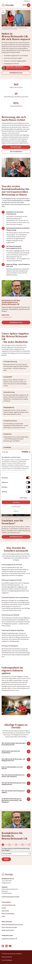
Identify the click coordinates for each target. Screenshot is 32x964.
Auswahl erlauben (16, 506)
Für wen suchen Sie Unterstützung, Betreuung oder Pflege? (15, 849)
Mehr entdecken (7, 921)
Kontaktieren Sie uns (16, 73)
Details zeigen (23, 497)
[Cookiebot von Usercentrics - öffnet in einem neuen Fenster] (23, 452)
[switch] (28, 482)
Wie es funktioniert (16, 151)
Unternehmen (6, 902)
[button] (26, 1)
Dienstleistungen (16, 147)
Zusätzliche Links (7, 935)
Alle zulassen (16, 502)
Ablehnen (16, 511)
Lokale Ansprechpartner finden (10, 896)
